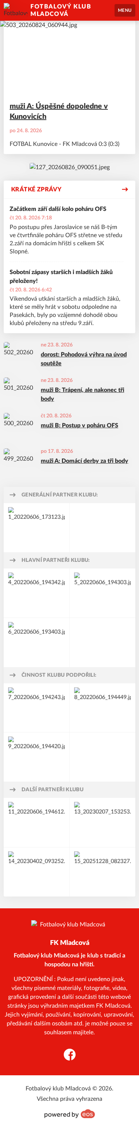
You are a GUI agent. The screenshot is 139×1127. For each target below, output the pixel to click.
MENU (125, 10)
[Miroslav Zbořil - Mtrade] (36, 527)
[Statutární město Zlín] (36, 707)
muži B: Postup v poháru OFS (79, 425)
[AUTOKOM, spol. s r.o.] (36, 822)
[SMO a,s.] (36, 642)
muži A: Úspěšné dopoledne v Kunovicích (59, 111)
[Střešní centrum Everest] (102, 872)
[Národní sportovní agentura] (36, 757)
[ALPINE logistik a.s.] (102, 822)
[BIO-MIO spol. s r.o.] (36, 593)
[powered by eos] (69, 1113)
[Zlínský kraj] (102, 707)
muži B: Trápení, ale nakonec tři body (82, 394)
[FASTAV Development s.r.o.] (102, 593)
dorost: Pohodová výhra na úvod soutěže (84, 359)
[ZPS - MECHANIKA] (36, 872)
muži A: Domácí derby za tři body (84, 461)
